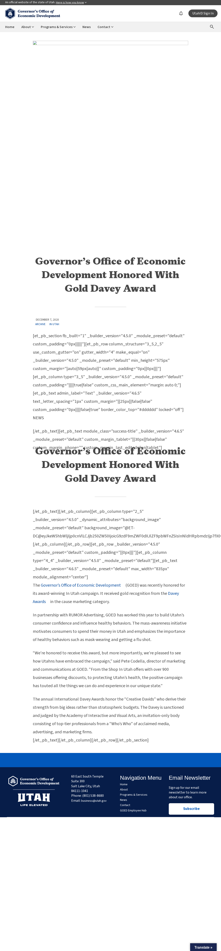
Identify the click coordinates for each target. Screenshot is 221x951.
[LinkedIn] (120, 760)
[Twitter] (110, 760)
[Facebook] (91, 760)
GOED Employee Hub (133, 810)
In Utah (54, 324)
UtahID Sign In (203, 13)
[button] (203, 947)
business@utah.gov (94, 801)
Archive (40, 324)
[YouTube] (130, 760)
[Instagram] (101, 760)
